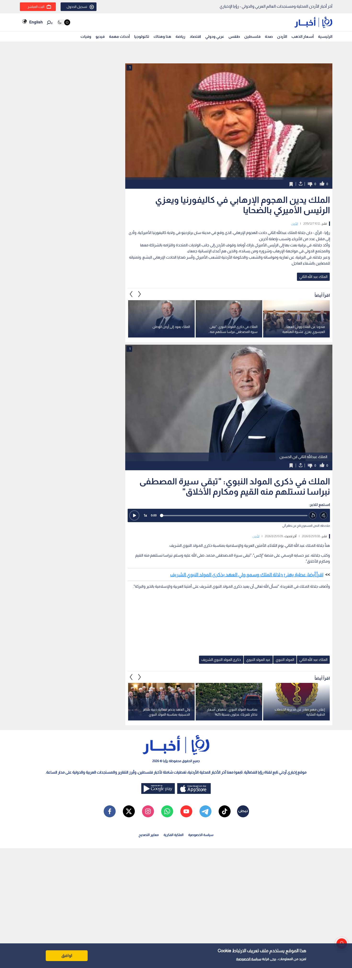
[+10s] (323, 515)
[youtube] (186, 811)
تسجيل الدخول (77, 7)
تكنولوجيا (141, 36)
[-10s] (312, 515)
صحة (269, 36)
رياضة (180, 36)
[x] (129, 811)
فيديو (100, 36)
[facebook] (110, 811)
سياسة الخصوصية (248, 959)
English (36, 22)
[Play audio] (134, 515)
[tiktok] (225, 811)
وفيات (85, 36)
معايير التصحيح (149, 835)
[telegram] (205, 811)
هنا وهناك (162, 36)
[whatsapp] (167, 811)
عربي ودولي (214, 36)
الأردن (282, 36)
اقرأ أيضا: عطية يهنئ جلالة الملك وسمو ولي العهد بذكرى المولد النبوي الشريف (246, 574)
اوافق (66, 955)
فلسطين (252, 36)
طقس (234, 36)
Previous (140, 294)
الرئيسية (325, 36)
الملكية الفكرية (173, 835)
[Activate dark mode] (63, 22)
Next (131, 294)
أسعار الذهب (302, 36)
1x (145, 515)
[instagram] (148, 811)
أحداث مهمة (119, 36)
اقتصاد (195, 36)
